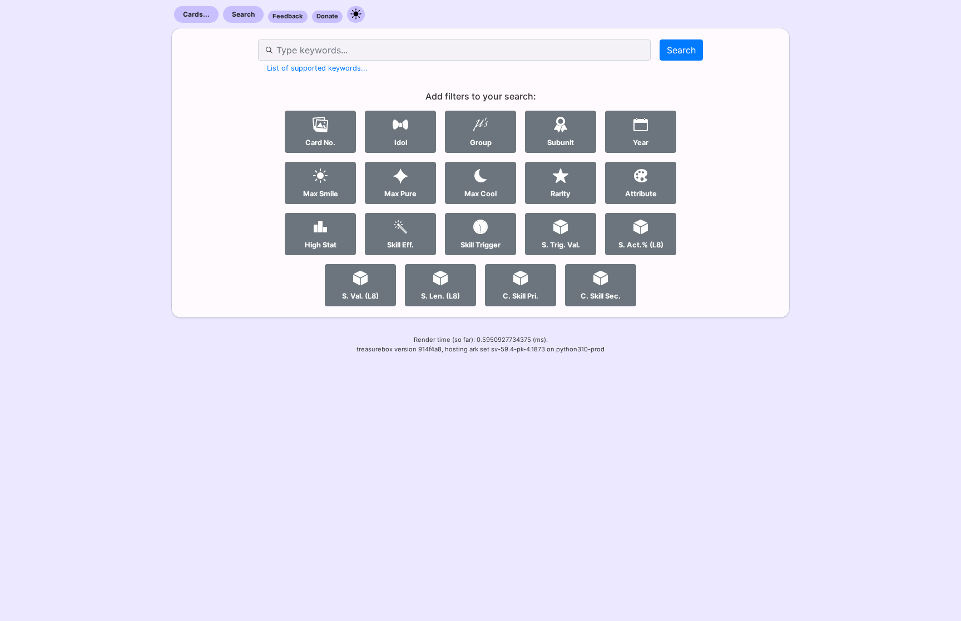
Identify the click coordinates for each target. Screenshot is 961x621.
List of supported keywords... (317, 68)
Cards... (196, 14)
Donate (327, 16)
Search (243, 14)
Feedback (288, 16)
